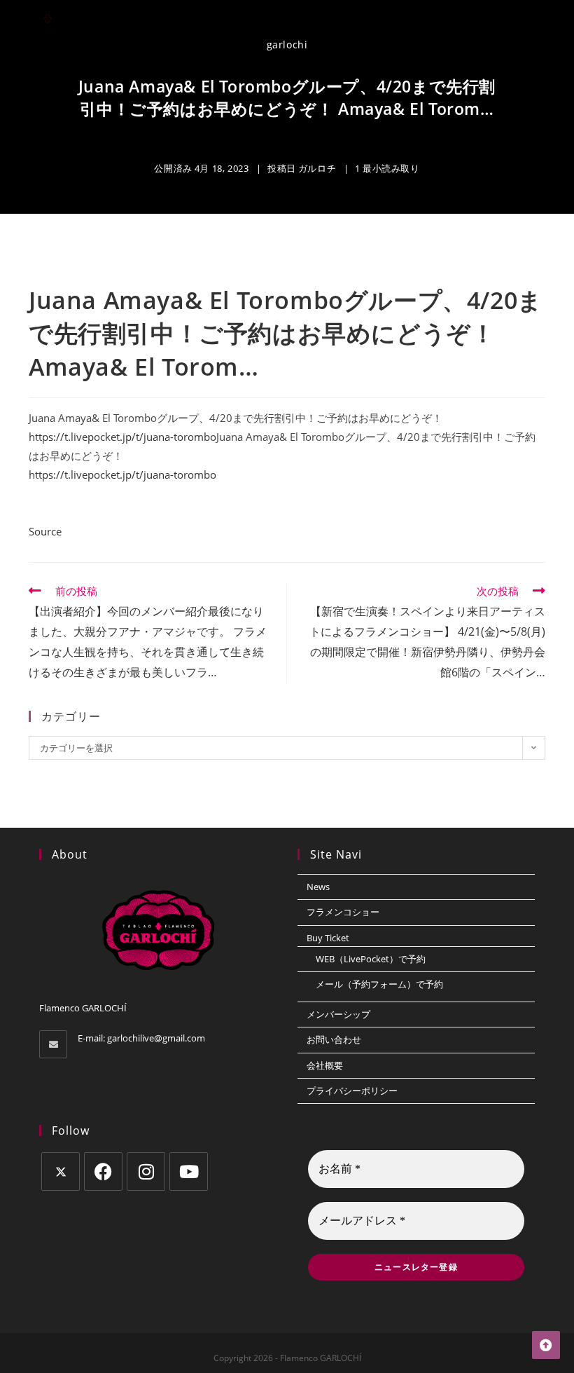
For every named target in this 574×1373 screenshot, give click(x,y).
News (318, 886)
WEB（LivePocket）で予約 (371, 958)
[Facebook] (103, 1171)
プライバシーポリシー (352, 1090)
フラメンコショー (343, 912)
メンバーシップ (338, 1014)
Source (45, 531)
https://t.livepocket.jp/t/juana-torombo (122, 437)
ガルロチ (317, 168)
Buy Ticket (328, 937)
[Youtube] (188, 1171)
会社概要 (325, 1065)
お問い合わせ (334, 1039)
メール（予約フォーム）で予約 (379, 984)
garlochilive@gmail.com (156, 1038)
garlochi (287, 44)
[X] (60, 1171)
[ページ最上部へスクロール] (546, 1345)
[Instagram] (146, 1171)
